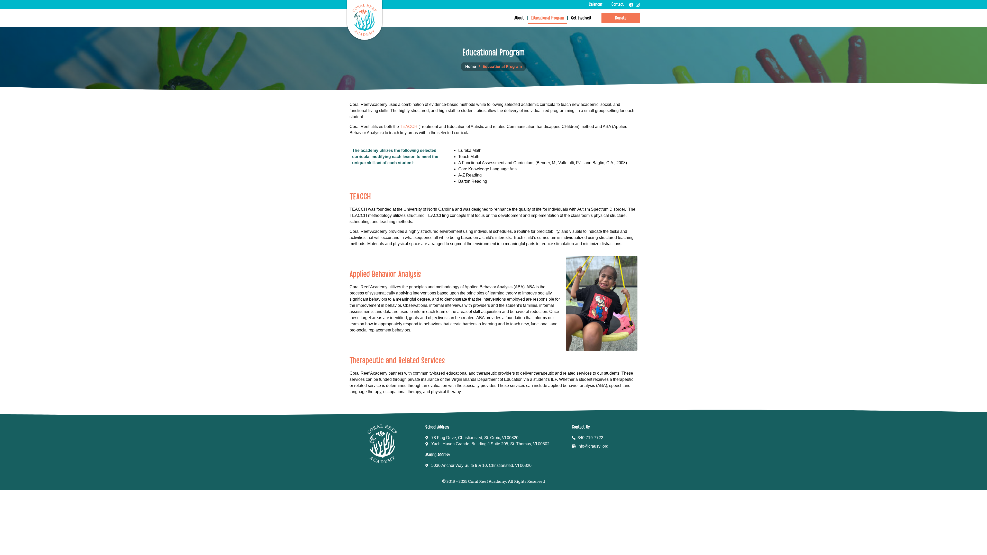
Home (470, 66)
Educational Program (547, 18)
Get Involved (581, 18)
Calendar (595, 4)
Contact (617, 4)
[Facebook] (631, 5)
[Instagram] (638, 5)
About (519, 18)
